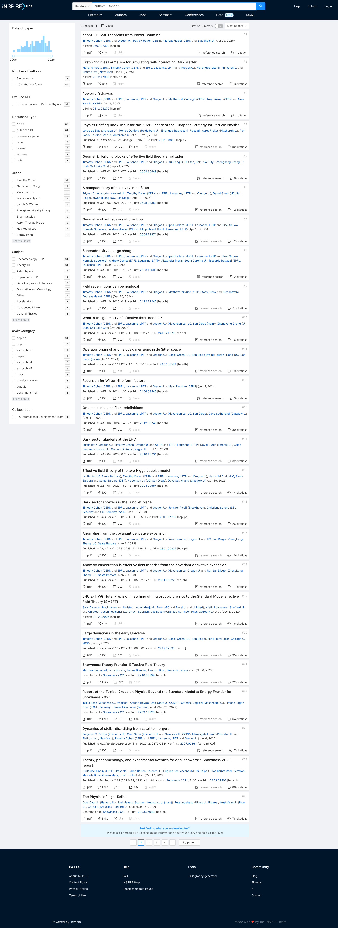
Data (219, 15)
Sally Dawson (91, 607)
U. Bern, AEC (161, 607)
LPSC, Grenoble (116, 770)
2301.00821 (168, 548)
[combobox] (174, 6)
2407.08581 (168, 364)
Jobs (142, 15)
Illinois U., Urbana (206, 802)
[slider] (13, 56)
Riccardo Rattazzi (220, 260)
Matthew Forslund (179, 292)
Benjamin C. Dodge (95, 734)
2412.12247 (148, 301)
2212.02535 (166, 648)
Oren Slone (134, 734)
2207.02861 (188, 743)
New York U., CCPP (177, 734)
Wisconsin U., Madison (113, 702)
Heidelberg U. (150, 130)
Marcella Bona (92, 775)
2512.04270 (101, 108)
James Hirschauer (124, 707)
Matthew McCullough (181, 99)
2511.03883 (167, 140)
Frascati (194, 130)
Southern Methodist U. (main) (153, 802)
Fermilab (143, 707)
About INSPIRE (78, 876)
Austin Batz (90, 444)
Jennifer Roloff (177, 507)
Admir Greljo (143, 607)
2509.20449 (148, 171)
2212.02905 (101, 616)
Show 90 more (21, 240)
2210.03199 (146, 675)
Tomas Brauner (136, 670)
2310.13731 (148, 454)
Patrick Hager (142, 40)
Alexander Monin (172, 260)
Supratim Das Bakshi (151, 611)
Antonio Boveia (139, 702)
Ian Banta (89, 476)
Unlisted (128, 607)
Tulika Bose (90, 702)
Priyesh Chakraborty (96, 193)
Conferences (194, 15)
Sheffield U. (237, 607)
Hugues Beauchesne (176, 770)
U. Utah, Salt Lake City (199, 162)
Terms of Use (77, 895)
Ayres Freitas (210, 130)
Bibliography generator (202, 876)
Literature (95, 15)
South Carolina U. (195, 260)
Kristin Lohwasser (217, 607)
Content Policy (78, 882)
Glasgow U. (239, 413)
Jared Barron (137, 770)
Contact (257, 895)
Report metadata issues (138, 888)
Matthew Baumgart (95, 670)
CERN (107, 40)
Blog (254, 876)
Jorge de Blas (91, 130)
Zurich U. (130, 611)
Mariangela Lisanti (208, 67)
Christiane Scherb (218, 507)
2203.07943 (146, 811)
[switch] (219, 26)
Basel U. (181, 607)
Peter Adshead (183, 802)
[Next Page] (172, 842)
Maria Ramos (91, 67)
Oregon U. (124, 40)
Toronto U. (224, 444)
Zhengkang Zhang (228, 162)
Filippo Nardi (148, 229)
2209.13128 (146, 712)
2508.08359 (148, 202)
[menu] (302, 6)
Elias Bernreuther (221, 770)
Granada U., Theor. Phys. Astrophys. (189, 611)
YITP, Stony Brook (204, 292)
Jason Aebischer (111, 611)
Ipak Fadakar (176, 225)
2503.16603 (148, 270)
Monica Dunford (129, 130)
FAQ (125, 876)
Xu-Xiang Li (175, 162)
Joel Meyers (125, 802)
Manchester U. (213, 702)
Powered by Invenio (66, 922)
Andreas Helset (172, 40)
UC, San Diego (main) (201, 323)
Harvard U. (117, 193)
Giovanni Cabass (177, 670)
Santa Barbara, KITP (112, 480)
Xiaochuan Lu (177, 323)
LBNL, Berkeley (101, 707)
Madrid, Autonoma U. (116, 135)
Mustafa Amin (228, 802)
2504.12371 (148, 234)
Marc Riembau (177, 386)
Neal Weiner (214, 99)
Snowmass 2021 (114, 675)
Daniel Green (221, 193)
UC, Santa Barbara (108, 476)
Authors (121, 15)
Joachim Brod (156, 670)
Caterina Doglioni (192, 702)
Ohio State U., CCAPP (164, 702)
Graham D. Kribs (121, 449)
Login (328, 6)
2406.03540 (148, 391)
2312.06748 (148, 422)
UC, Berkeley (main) (113, 511)
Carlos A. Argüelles (100, 806)
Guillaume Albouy (93, 770)
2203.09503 (218, 780)
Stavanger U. (206, 40)
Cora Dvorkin (91, 802)
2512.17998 (101, 77)
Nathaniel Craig (218, 476)
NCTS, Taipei (199, 770)
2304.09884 (148, 485)
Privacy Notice (78, 888)
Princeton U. (229, 67)
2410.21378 (166, 333)
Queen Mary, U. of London (119, 775)
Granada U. (109, 130)
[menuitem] (297, 6)
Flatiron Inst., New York (97, 72)
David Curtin (208, 444)
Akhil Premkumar (218, 638)
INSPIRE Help (131, 882)
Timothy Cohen (92, 40)
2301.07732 (168, 517)
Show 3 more (21, 319)
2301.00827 (166, 580)
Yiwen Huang (101, 197)
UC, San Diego (120, 197)
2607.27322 (101, 45)
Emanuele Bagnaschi (174, 130)
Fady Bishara (117, 670)
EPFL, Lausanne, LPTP (160, 67)
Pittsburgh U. (228, 130)
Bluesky (257, 882)
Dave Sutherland (219, 413)
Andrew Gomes (118, 260)
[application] (41, 43)
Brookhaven (230, 292)
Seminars (165, 15)
